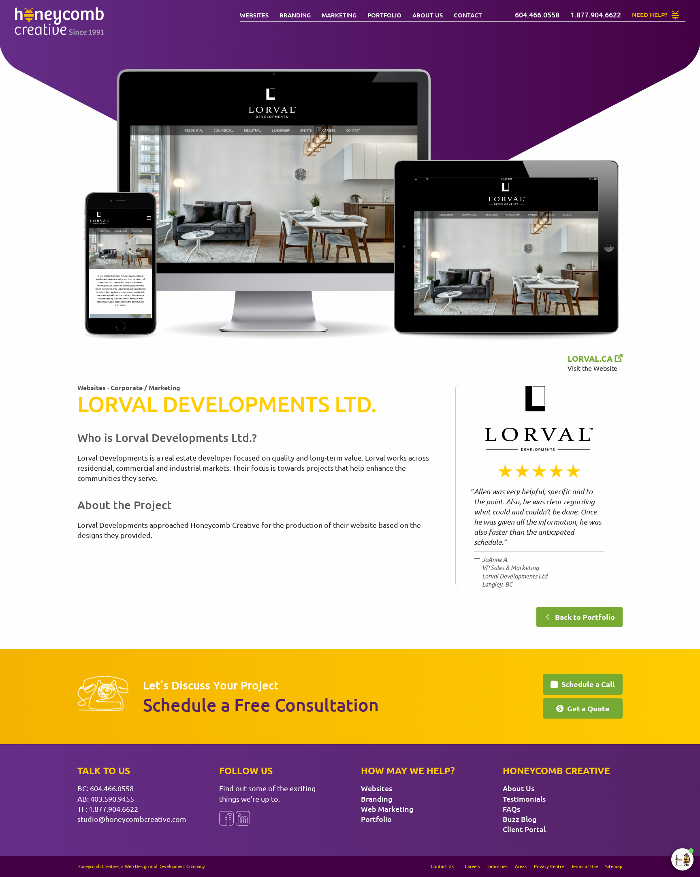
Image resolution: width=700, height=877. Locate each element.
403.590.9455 (112, 798)
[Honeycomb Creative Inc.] (59, 21)
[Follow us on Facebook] (226, 818)
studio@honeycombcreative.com (131, 819)
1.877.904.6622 (113, 808)
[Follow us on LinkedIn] (243, 818)
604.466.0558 (112, 788)
